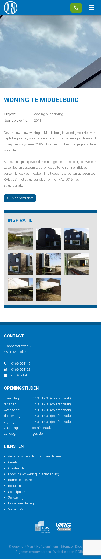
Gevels (13, 462)
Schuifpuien (16, 492)
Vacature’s (15, 509)
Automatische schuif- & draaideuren (34, 456)
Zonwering (16, 498)
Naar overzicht (22, 198)
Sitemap (66, 546)
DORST (80, 552)
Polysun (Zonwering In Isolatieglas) (33, 474)
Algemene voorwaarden (33, 552)
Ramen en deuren (20, 480)
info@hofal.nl (20, 375)
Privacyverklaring (21, 503)
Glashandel (16, 468)
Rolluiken (14, 486)
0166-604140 (76, 8)
